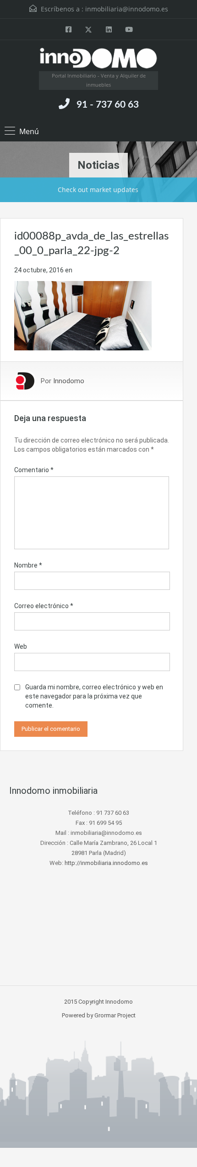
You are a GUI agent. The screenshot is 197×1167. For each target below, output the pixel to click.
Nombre (28, 565)
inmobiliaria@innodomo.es (126, 9)
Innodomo (68, 381)
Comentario (34, 470)
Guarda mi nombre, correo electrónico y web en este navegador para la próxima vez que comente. (94, 696)
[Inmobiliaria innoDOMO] (98, 59)
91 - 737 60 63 (108, 104)
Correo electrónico (43, 606)
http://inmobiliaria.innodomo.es (106, 863)
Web (20, 646)
